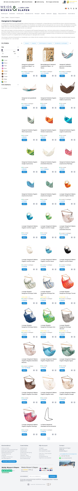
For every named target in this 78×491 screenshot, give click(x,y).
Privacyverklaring (43, 456)
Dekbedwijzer (23, 448)
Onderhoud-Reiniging (26, 452)
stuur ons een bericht (66, 458)
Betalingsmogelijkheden (7, 451)
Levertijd (3, 455)
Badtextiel (49, 13)
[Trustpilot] (10, 470)
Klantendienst (71, 13)
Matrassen (37, 13)
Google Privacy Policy (47, 479)
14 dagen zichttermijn (7, 456)
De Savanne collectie (25, 456)
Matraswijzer (23, 451)
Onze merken (48, 453)
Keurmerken (23, 454)
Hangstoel (34, 43)
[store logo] (32, 8)
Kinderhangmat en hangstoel (45, 43)
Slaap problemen (62, 13)
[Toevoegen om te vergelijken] (37, 76)
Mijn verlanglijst (43, 449)
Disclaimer (41, 455)
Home (2, 17)
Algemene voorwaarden (45, 457)
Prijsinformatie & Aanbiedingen (9, 449)
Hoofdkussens (20, 13)
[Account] (73, 8)
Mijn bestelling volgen (45, 451)
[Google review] (29, 469)
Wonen (55, 13)
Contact (61, 445)
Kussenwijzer (23, 449)
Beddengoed (4, 13)
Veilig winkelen (5, 448)
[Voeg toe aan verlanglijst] (34, 76)
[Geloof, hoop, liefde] (48, 484)
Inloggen (41, 448)
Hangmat (27, 43)
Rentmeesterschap (25, 458)
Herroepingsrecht (6, 458)
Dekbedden (12, 13)
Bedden (43, 13)
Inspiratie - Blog (24, 455)
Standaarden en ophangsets (61, 43)
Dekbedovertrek (29, 13)
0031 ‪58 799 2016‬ (65, 456)
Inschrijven (52, 476)
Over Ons (41, 453)
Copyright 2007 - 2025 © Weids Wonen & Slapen (38, 484)
